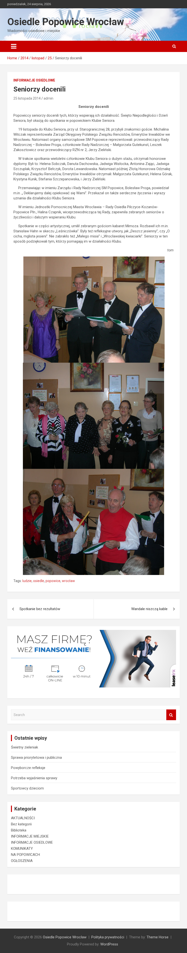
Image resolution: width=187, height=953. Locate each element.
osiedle (38, 581)
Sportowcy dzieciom (27, 788)
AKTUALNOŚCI (23, 818)
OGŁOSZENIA (22, 861)
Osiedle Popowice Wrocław (65, 22)
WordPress (109, 944)
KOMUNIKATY (22, 848)
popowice (53, 581)
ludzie (27, 581)
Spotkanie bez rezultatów (39, 609)
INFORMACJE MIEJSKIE (30, 836)
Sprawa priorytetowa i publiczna (36, 757)
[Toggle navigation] (13, 46)
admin (48, 98)
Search (171, 714)
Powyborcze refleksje (28, 768)
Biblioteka (18, 830)
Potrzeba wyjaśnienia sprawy (34, 778)
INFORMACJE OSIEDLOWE (34, 80)
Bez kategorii (21, 824)
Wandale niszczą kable (149, 609)
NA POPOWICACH (25, 854)
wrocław (68, 581)
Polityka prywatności (107, 937)
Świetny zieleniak (24, 747)
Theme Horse (157, 937)
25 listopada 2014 (27, 98)
